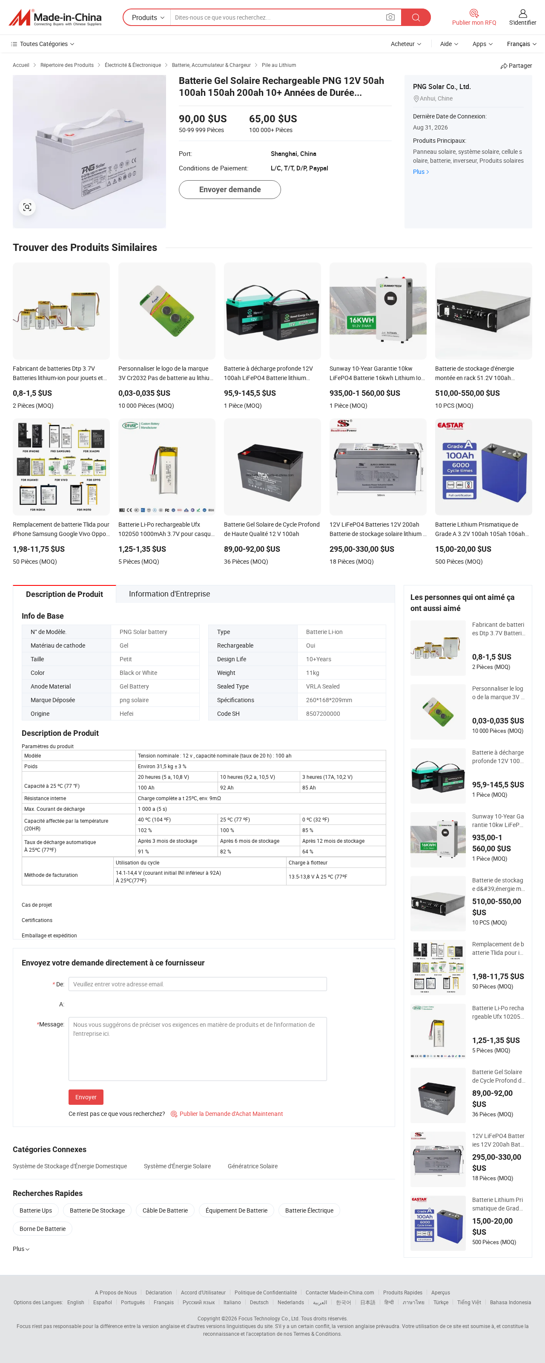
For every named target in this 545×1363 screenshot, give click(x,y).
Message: (50, 1024)
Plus (419, 171)
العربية (320, 1302)
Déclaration (159, 1292)
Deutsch (259, 1302)
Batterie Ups (36, 1210)
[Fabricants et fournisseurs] (55, 17)
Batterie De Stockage (97, 1210)
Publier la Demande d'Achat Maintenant (227, 1113)
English (75, 1302)
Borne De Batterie (43, 1229)
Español (102, 1302)
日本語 (368, 1302)
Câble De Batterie (165, 1210)
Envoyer (86, 1097)
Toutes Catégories (44, 44)
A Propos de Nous (116, 1292)
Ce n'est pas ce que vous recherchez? (117, 1113)
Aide (446, 44)
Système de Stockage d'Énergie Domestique (70, 1166)
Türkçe (440, 1302)
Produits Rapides (402, 1292)
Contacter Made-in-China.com (340, 1292)
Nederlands (291, 1302)
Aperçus (440, 1292)
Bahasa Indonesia (510, 1302)
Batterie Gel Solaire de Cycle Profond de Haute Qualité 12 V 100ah (498, 1076)
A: (61, 1004)
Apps (479, 44)
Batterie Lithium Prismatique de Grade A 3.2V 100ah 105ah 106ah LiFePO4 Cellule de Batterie (497, 1204)
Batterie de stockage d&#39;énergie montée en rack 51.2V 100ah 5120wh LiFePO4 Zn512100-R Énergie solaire (498, 884)
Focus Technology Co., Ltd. (269, 1318)
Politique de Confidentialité (266, 1292)
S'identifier (522, 22)
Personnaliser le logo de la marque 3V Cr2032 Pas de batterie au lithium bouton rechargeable (498, 692)
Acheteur (403, 44)
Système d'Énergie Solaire (177, 1166)
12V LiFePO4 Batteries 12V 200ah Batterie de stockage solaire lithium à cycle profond (498, 1140)
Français (164, 1302)
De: (58, 984)
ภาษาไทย (414, 1302)
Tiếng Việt (469, 1302)
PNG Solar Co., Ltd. (442, 86)
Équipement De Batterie (236, 1210)
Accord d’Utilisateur (203, 1292)
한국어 (343, 1302)
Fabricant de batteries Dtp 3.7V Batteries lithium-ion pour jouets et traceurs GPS (498, 628)
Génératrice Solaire (253, 1166)
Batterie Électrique (309, 1210)
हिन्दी (389, 1302)
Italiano (232, 1302)
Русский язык (199, 1302)
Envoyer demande (230, 189)
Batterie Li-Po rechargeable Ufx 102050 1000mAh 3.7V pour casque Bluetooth (498, 1012)
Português (133, 1302)
